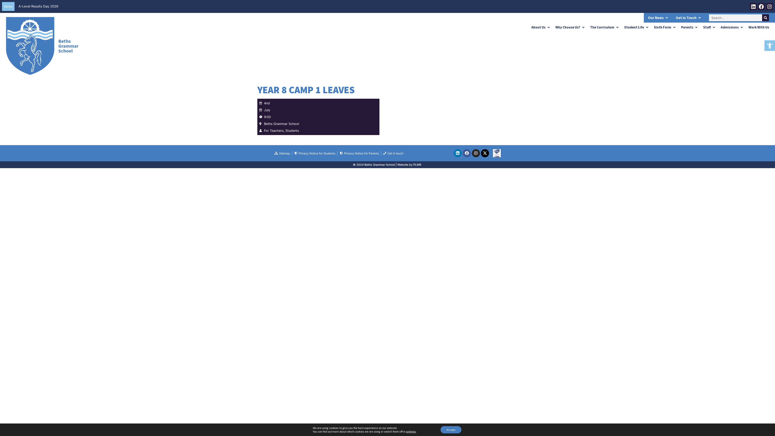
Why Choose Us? (567, 27)
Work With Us (759, 27)
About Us (538, 27)
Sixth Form (662, 27)
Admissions (730, 27)
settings (411, 431)
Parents (687, 27)
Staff (707, 27)
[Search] (765, 17)
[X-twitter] (485, 153)
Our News (656, 17)
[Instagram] (769, 6)
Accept (451, 430)
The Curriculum (602, 27)
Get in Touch (686, 17)
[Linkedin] (753, 6)
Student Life (634, 27)
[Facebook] (761, 6)
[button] (770, 45)
